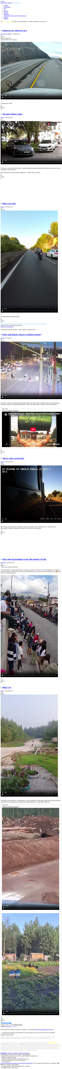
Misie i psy (6, 687)
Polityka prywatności (24, 1053)
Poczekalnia (7, 7)
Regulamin (4, 1053)
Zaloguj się (3, 326)
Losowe (6, 17)
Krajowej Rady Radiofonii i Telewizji (43, 1029)
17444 (9, 1026)
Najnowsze (7, 15)
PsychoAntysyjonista (6, 34)
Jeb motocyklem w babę (12, 114)
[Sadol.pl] (3, 1)
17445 (5, 1026)
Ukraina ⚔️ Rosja (7, 21)
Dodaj (2, 2)
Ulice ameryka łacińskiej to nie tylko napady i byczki (24, 559)
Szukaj (6, 2)
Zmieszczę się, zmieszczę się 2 (14, 30)
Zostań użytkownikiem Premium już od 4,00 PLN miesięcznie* (17, 1063)
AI (4, 10)
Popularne (6, 14)
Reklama (15, 1053)
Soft (5, 8)
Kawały (6, 13)
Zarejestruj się (16, 2)
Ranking (6, 18)
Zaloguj (10, 2)
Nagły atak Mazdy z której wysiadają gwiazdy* (21, 334)
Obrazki (6, 11)
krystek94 (3, 562)
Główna (6, 5)
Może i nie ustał (9, 203)
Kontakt (10, 1053)
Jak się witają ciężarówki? (13, 458)
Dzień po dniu (13, 15)
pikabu (2, 117)
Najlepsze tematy (22, 15)
